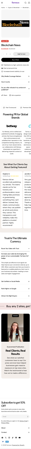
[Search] (25, 2)
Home (3, 7)
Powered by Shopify (18, 445)
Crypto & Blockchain (14, 7)
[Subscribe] (28, 416)
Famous (8, 445)
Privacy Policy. (5, 423)
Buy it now (15, 60)
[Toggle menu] (2, 2)
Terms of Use (23, 421)
